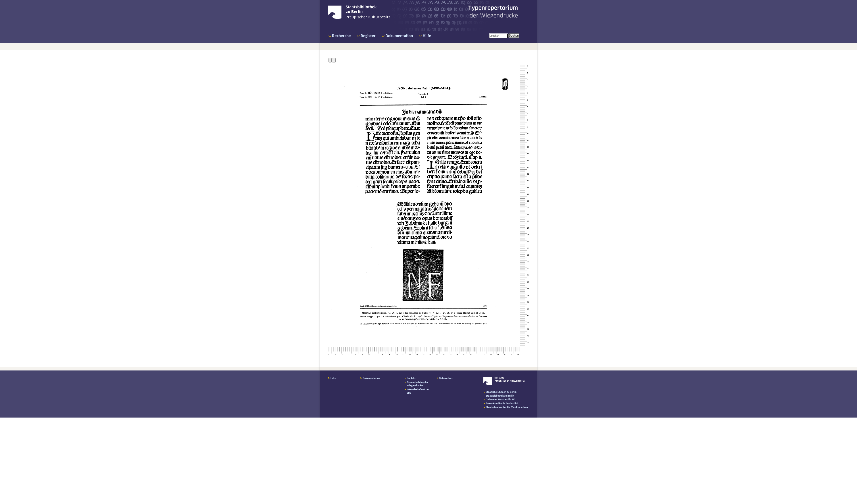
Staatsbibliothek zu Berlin (500, 396)
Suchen (514, 35)
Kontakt (411, 378)
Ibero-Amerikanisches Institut (502, 403)
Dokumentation (399, 36)
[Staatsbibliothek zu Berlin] (359, 18)
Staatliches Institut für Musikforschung (507, 407)
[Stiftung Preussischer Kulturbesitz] (504, 384)
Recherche (341, 36)
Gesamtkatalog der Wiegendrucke (417, 384)
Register (368, 36)
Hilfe (427, 36)
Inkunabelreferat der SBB (418, 391)
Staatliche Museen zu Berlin (501, 392)
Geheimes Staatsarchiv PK (500, 399)
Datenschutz (446, 378)
